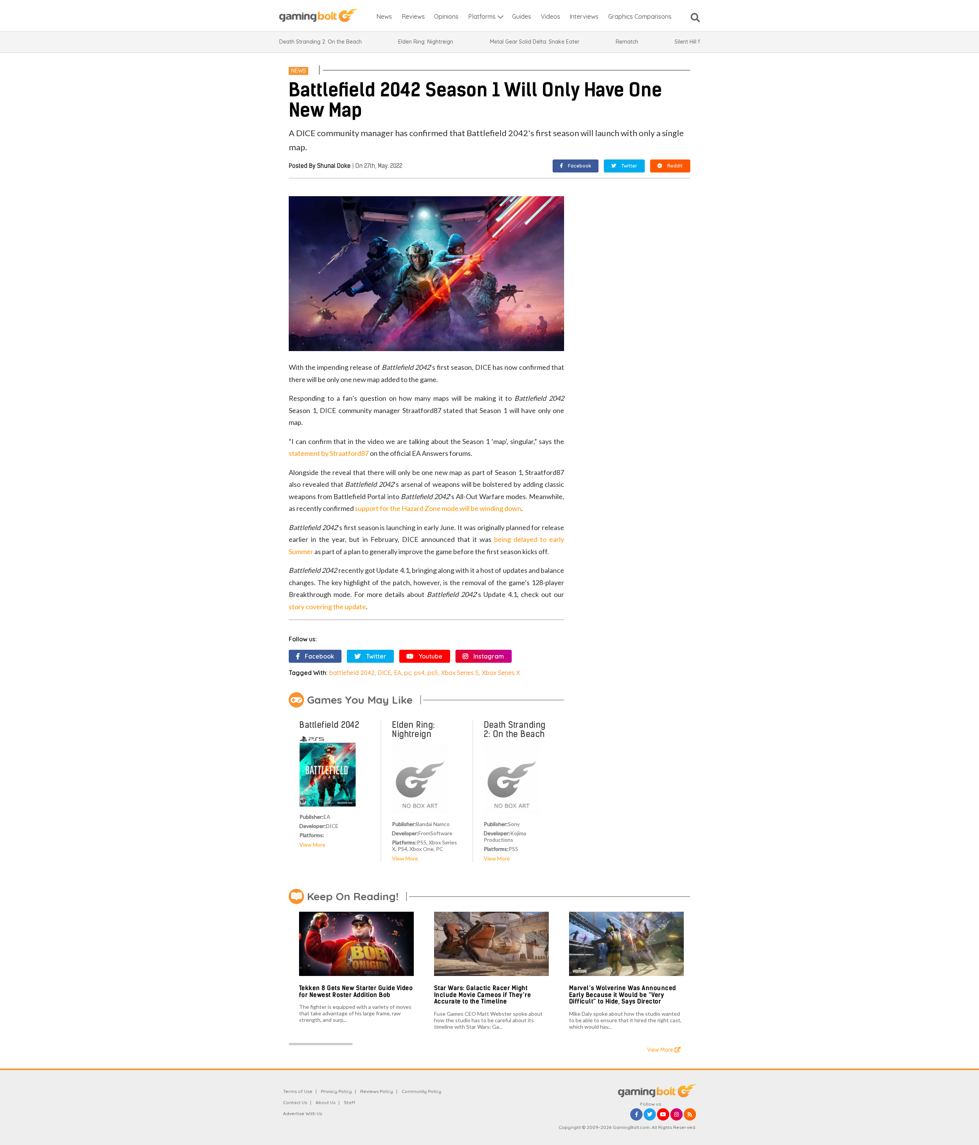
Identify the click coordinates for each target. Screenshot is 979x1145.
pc (407, 673)
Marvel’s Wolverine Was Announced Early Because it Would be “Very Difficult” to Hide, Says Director (622, 994)
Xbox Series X (501, 673)
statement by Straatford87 (329, 453)
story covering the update (327, 606)
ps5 (433, 673)
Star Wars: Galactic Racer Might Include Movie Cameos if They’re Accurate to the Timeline (482, 994)
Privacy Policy (336, 1091)
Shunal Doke (334, 165)
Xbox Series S (460, 673)
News (298, 70)
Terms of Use (297, 1091)
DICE (384, 673)
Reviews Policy (376, 1091)
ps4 (419, 673)
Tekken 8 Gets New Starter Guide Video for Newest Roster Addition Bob (356, 991)
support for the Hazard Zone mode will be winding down (438, 508)
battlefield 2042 (351, 673)
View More (312, 844)
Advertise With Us (302, 1113)
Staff (349, 1102)
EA (397, 673)
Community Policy (421, 1091)
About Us (325, 1102)
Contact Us (295, 1102)
